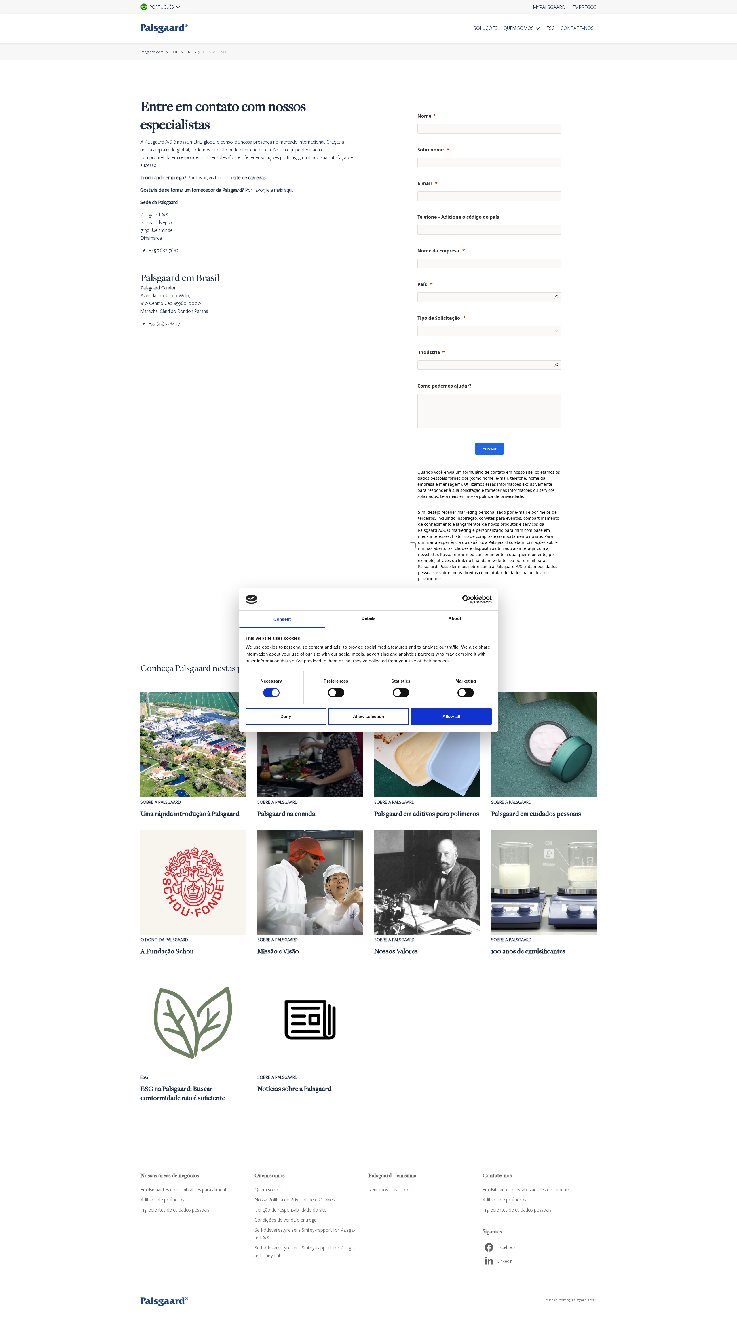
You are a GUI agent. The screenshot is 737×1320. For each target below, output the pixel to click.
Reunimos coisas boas (390, 1189)
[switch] (336, 692)
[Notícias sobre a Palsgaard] (310, 1034)
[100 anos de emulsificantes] (544, 893)
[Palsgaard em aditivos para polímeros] (427, 755)
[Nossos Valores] (427, 893)
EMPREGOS (584, 7)
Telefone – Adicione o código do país (458, 217)
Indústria (428, 352)
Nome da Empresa (438, 250)
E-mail (425, 183)
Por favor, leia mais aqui (268, 189)
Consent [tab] (282, 619)
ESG (550, 28)
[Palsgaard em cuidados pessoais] (544, 755)
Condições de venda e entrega (285, 1219)
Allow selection (368, 716)
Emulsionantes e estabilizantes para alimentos (185, 1189)
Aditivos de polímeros (162, 1199)
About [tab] (455, 618)
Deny (285, 716)
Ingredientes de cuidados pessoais (174, 1209)
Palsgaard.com (152, 51)
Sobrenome (431, 149)
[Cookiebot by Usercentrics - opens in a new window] (466, 599)
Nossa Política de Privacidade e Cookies (294, 1199)
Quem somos (268, 1189)
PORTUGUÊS (162, 9)
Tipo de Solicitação (439, 318)
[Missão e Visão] (310, 893)
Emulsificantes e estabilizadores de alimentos (528, 1189)
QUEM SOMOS (518, 28)
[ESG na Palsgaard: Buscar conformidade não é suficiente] (193, 1034)
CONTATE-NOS (577, 28)
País (422, 284)
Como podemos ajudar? (445, 386)
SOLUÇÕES (485, 28)
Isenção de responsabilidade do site (290, 1209)
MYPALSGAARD (549, 7)
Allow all (451, 716)
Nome (424, 116)
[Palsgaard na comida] (310, 755)
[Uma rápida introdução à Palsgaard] (193, 755)
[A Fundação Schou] (193, 893)
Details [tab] (369, 618)
